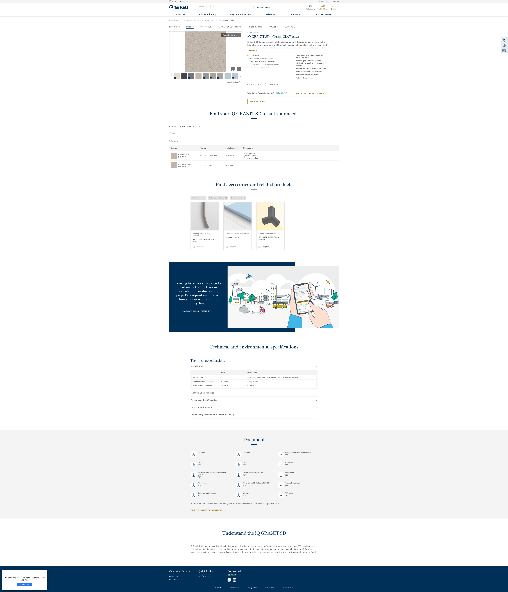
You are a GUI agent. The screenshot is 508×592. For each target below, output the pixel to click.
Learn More (290, 27)
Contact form (323, 1)
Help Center (174, 579)
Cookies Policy (270, 588)
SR (183, 1)
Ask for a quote (204, 576)
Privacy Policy (252, 588)
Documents (273, 27)
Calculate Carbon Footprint (230, 27)
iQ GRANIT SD (208, 20)
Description (174, 27)
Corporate (218, 588)
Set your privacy (25, 584)
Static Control (190, 20)
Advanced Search (263, 7)
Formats (190, 27)
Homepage (173, 20)
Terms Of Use (234, 588)
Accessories (205, 27)
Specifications (255, 27)
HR (187, 1)
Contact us (335, 1)
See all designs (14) (234, 82)
